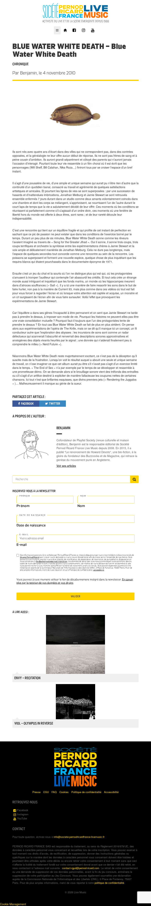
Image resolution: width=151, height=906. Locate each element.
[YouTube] (92, 30)
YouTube (22, 818)
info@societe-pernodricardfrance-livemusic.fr (79, 837)
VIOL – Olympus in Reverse (33, 723)
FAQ (54, 792)
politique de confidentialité (109, 883)
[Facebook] (74, 30)
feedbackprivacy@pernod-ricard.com (51, 561)
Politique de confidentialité (86, 792)
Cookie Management (13, 904)
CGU (46, 792)
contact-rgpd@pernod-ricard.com (80, 868)
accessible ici (98, 570)
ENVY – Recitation (27, 678)
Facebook (22, 810)
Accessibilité (111, 792)
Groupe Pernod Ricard (29, 557)
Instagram (23, 814)
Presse (36, 792)
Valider (75, 596)
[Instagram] (83, 30)
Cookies (64, 792)
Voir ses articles (66, 466)
